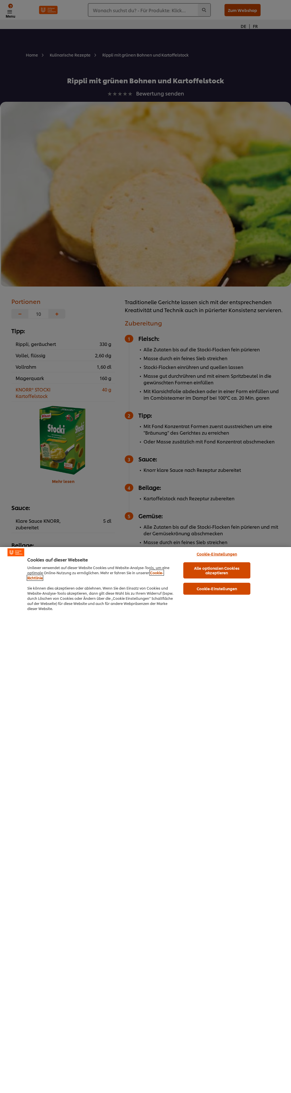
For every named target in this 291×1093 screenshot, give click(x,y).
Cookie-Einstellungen (217, 553)
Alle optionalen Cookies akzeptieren (217, 570)
